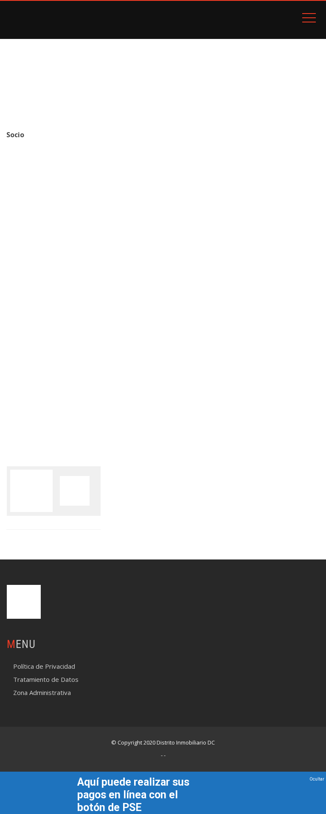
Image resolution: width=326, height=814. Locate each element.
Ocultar (316, 779)
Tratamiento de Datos (46, 679)
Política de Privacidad (44, 666)
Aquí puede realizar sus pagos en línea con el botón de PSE (133, 795)
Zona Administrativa (42, 692)
